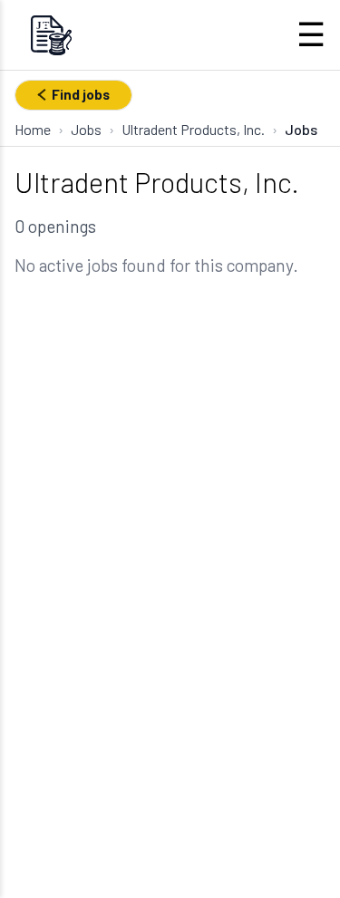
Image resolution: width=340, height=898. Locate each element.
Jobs (86, 129)
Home (33, 129)
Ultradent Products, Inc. (193, 129)
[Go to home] (51, 34)
